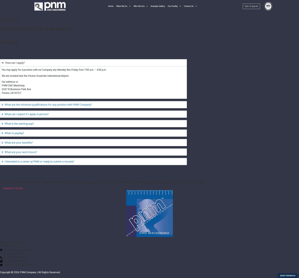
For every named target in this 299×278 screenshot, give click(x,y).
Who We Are (139, 6)
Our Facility (173, 6)
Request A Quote (13, 188)
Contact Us (189, 6)
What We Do (121, 6)
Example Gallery (158, 6)
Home (111, 6)
